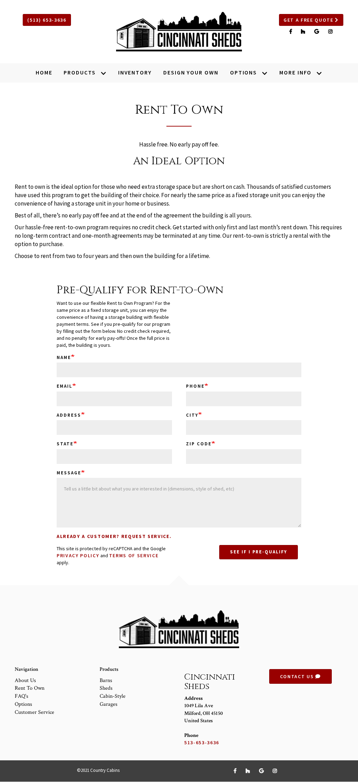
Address (69, 415)
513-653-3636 (201, 742)
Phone (195, 386)
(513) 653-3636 (46, 20)
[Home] (179, 31)
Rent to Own (29, 688)
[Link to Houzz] (304, 31)
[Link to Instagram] (330, 31)
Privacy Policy (78, 555)
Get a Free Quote (309, 20)
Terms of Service (134, 555)
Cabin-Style (113, 696)
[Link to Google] (317, 31)
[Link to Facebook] (291, 31)
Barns (106, 680)
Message (69, 473)
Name (64, 357)
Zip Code (199, 444)
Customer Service (34, 712)
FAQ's (21, 696)
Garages (108, 704)
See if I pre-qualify (258, 552)
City (192, 415)
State (65, 444)
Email (64, 386)
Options (23, 704)
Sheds (106, 688)
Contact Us (297, 676)
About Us (25, 680)
